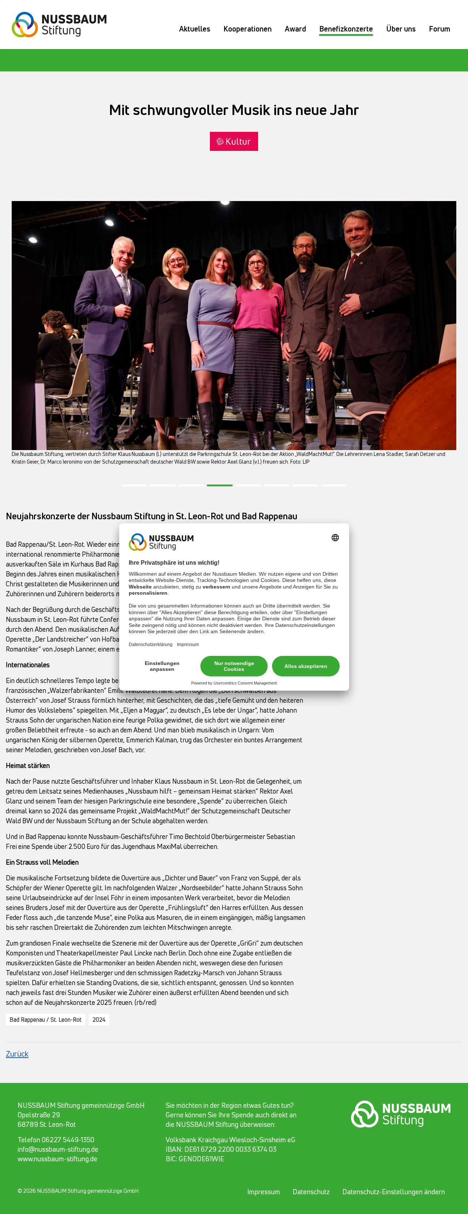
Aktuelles (194, 29)
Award (295, 29)
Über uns (401, 29)
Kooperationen (247, 29)
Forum (439, 29)
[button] (134, 483)
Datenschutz (311, 1191)
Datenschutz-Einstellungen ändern (393, 1191)
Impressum (263, 1191)
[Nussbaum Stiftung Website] (63, 23)
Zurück (17, 1053)
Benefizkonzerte (346, 29)
